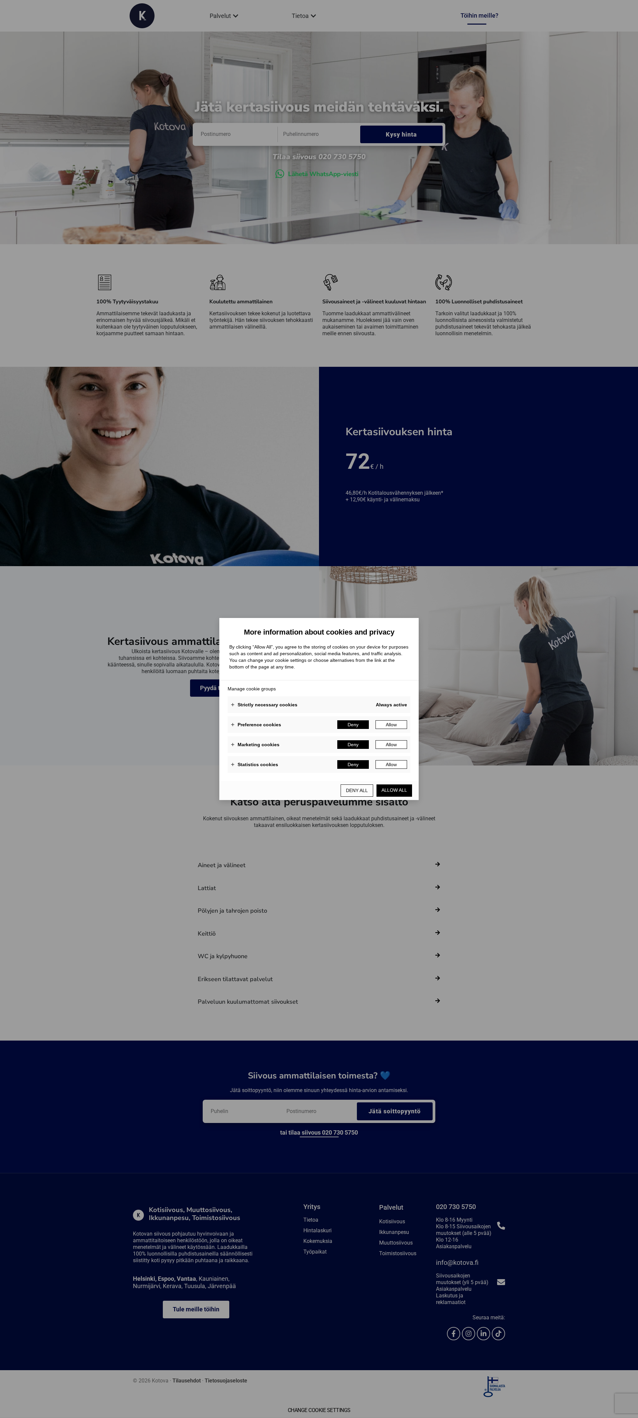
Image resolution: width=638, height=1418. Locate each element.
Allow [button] (391, 724)
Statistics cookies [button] (254, 764)
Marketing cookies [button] (255, 744)
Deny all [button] (357, 790)
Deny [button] (353, 724)
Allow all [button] (394, 790)
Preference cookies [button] (256, 724)
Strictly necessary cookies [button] (264, 704)
